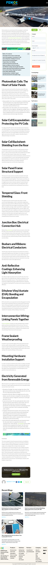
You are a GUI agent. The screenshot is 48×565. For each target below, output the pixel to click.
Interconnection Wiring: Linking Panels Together (12, 70)
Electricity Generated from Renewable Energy (11, 74)
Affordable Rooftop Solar (41, 107)
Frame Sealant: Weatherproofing (9, 71)
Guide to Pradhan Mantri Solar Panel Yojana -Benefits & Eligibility (41, 86)
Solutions (21, 547)
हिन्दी (40, 30)
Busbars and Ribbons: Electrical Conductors (11, 65)
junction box (9, 230)
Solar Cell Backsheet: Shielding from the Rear (11, 58)
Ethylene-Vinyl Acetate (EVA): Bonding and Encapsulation (14, 68)
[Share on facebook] (16, 482)
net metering (20, 423)
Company (38, 547)
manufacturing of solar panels (14, 38)
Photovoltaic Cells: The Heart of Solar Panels (11, 55)
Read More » (4, 544)
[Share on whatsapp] (21, 482)
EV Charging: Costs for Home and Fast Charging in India (41, 94)
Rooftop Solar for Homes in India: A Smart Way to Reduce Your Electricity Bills (11, 508)
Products (12, 547)
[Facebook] (25, 18)
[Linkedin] (29, 18)
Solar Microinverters (42, 114)
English (34, 30)
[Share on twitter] (19, 482)
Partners (29, 547)
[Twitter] (45, 550)
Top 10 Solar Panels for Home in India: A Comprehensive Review (41, 78)
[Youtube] (32, 18)
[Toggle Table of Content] (27, 54)
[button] (47, 3)
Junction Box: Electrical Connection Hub (10, 63)
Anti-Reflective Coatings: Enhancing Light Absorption (13, 66)
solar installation (6, 323)
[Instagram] (27, 18)
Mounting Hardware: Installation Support (11, 73)
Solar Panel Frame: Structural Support (10, 60)
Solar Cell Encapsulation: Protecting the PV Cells (12, 57)
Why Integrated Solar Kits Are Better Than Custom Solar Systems (12, 536)
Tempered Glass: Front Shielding (9, 62)
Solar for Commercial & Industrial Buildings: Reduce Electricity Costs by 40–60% (35, 508)
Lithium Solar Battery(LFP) (40, 123)
